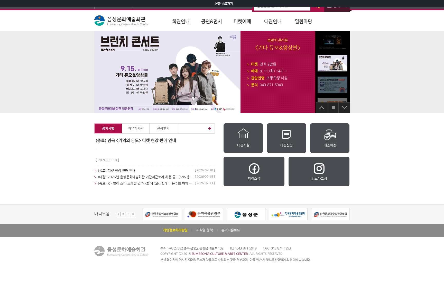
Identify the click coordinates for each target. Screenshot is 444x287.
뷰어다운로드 (230, 230)
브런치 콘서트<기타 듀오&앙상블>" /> (333, 63)
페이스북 (254, 178)
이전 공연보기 (321, 107)
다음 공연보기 (344, 107)
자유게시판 (135, 128)
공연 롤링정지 (332, 107)
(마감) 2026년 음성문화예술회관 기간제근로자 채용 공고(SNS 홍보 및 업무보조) (145, 177)
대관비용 (330, 145)
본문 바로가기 (224, 3)
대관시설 (243, 145)
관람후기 (163, 128)
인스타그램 (319, 178)
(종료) (116, 170)
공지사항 (108, 128)
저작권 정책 (204, 230)
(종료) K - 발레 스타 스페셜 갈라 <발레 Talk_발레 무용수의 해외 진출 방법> (145, 183)
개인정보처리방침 (175, 230)
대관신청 (286, 145)
